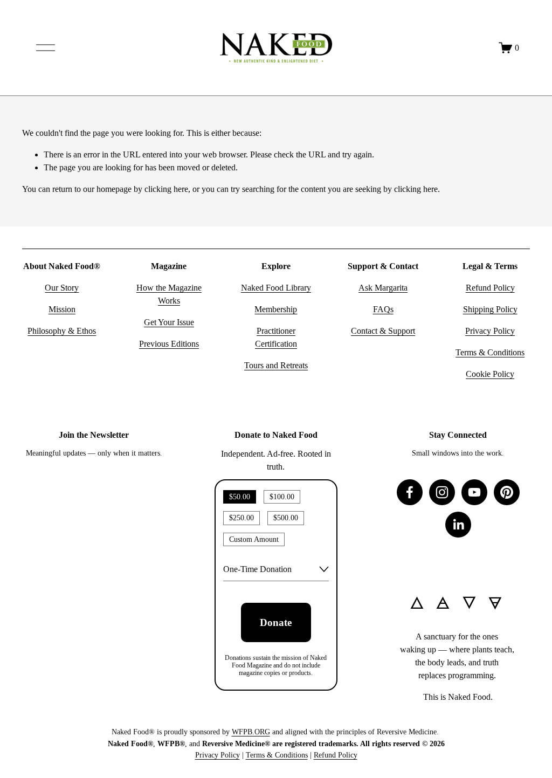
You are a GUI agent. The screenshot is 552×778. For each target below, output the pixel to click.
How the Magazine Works (169, 294)
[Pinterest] (507, 492)
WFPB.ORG (251, 731)
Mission (62, 309)
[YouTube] (474, 492)
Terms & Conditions (490, 352)
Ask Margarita (383, 287)
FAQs (383, 309)
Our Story (62, 287)
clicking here (166, 189)
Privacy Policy (490, 330)
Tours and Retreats (276, 365)
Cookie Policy (490, 373)
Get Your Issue (169, 322)
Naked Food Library (276, 287)
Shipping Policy (490, 309)
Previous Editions (169, 343)
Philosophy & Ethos (61, 330)
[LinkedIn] (458, 525)
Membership (275, 309)
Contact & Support (383, 330)
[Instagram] (442, 492)
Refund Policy (490, 287)
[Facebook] (410, 492)
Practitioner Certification (276, 337)
